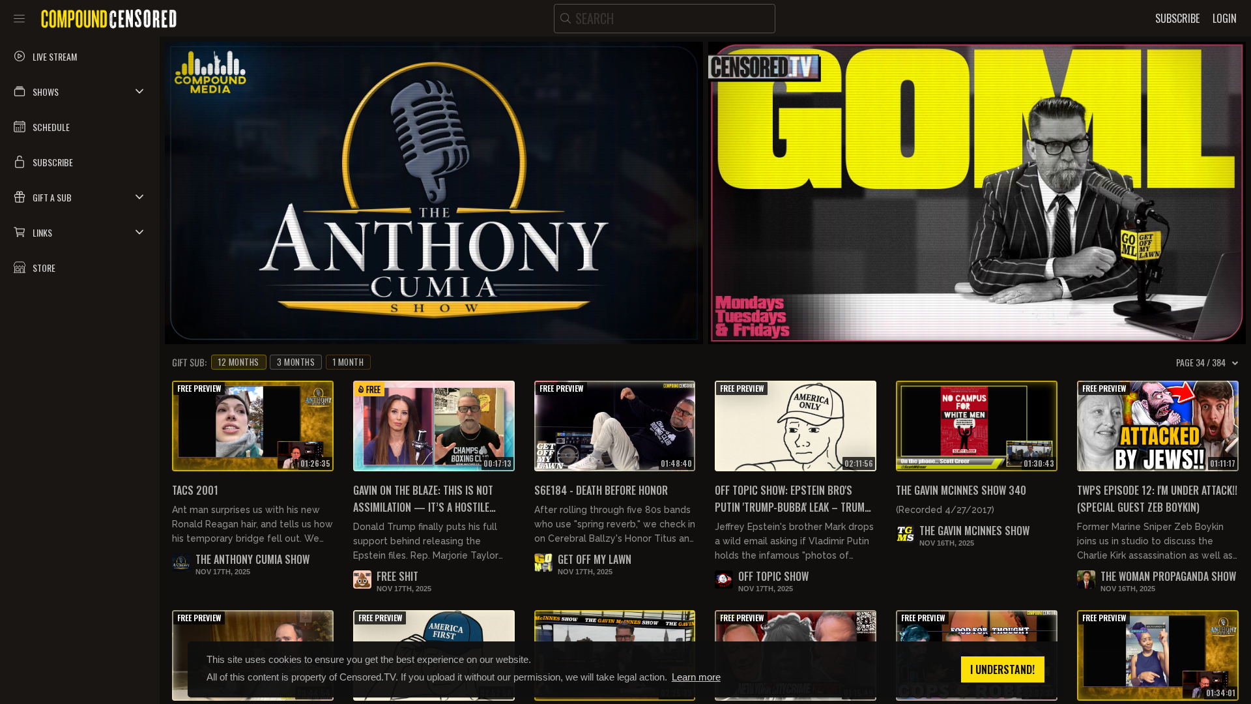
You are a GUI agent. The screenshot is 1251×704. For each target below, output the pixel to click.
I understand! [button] (1002, 669)
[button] (80, 91)
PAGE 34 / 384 (1201, 362)
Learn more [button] (696, 676)
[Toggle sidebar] (19, 18)
